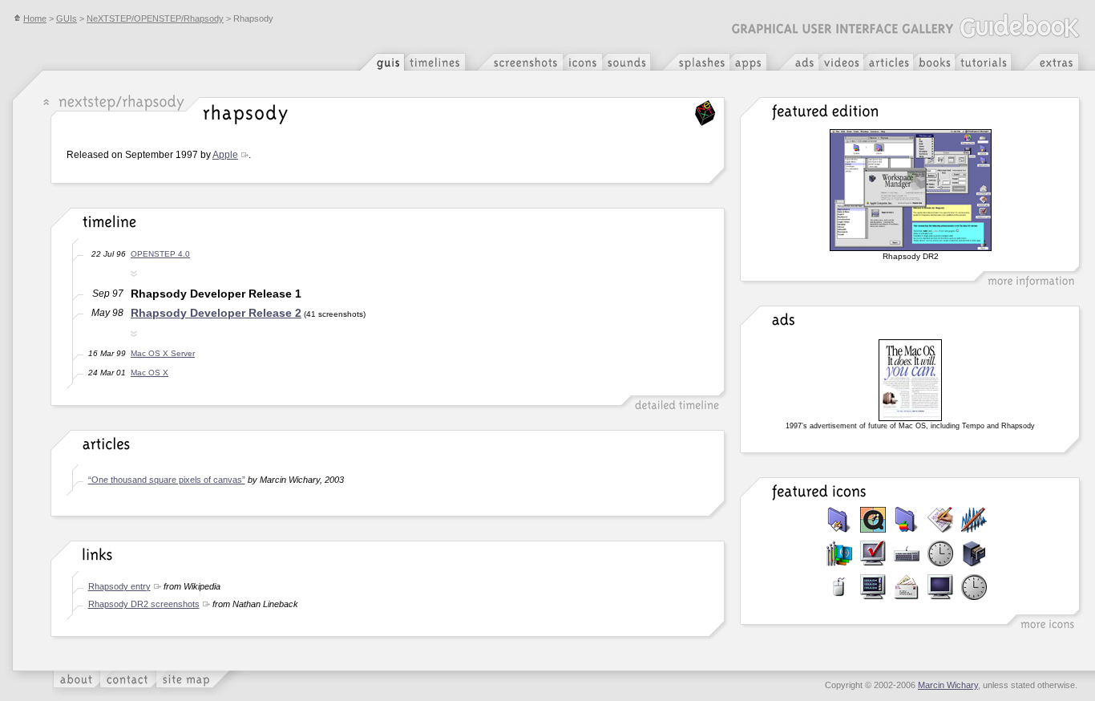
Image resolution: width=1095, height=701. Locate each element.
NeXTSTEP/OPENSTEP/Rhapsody (155, 18)
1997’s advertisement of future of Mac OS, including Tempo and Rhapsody (910, 426)
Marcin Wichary (948, 685)
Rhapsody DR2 (911, 256)
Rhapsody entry (119, 586)
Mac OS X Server (163, 353)
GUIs (66, 18)
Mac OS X (149, 372)
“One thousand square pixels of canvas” (166, 479)
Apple (225, 154)
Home (34, 18)
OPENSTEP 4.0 (160, 253)
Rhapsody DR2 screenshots (144, 604)
